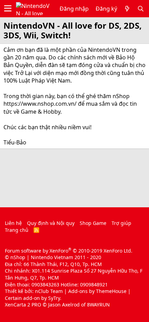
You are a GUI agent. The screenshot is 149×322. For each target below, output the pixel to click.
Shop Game (93, 223)
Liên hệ (13, 223)
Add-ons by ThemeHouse (97, 291)
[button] (7, 8)
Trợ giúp (121, 223)
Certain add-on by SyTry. (33, 298)
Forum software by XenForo (68, 250)
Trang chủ (16, 230)
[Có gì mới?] (127, 8)
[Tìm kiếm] (141, 8)
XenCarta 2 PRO (23, 304)
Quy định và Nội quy (50, 223)
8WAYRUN (98, 304)
